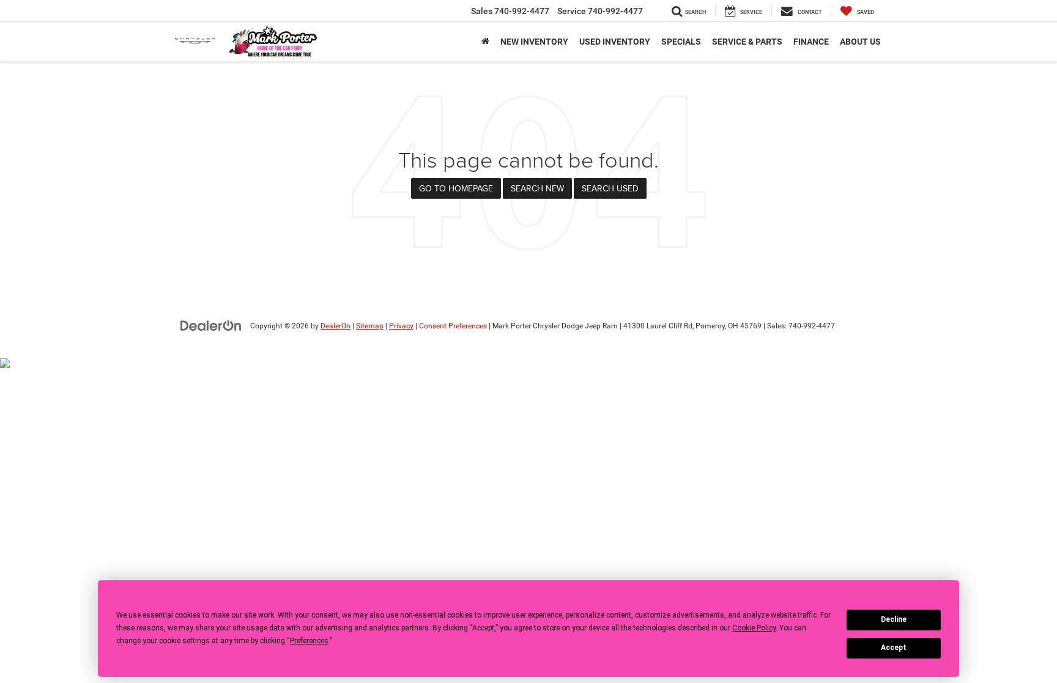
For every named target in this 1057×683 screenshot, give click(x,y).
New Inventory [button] (534, 41)
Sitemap (370, 326)
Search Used (610, 188)
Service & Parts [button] (747, 41)
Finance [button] (811, 41)
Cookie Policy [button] (754, 628)
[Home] (485, 41)
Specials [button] (681, 41)
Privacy (401, 326)
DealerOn (335, 326)
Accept (894, 647)
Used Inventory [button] (614, 41)
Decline (894, 619)
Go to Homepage (456, 188)
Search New (537, 188)
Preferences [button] (309, 641)
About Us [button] (860, 41)
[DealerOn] (211, 325)
